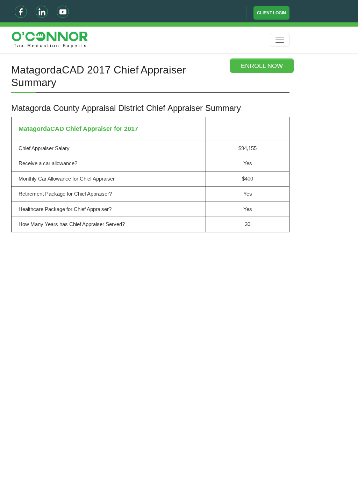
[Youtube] (63, 12)
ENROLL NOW (262, 65)
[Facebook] (21, 12)
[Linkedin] (42, 12)
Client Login (271, 12)
